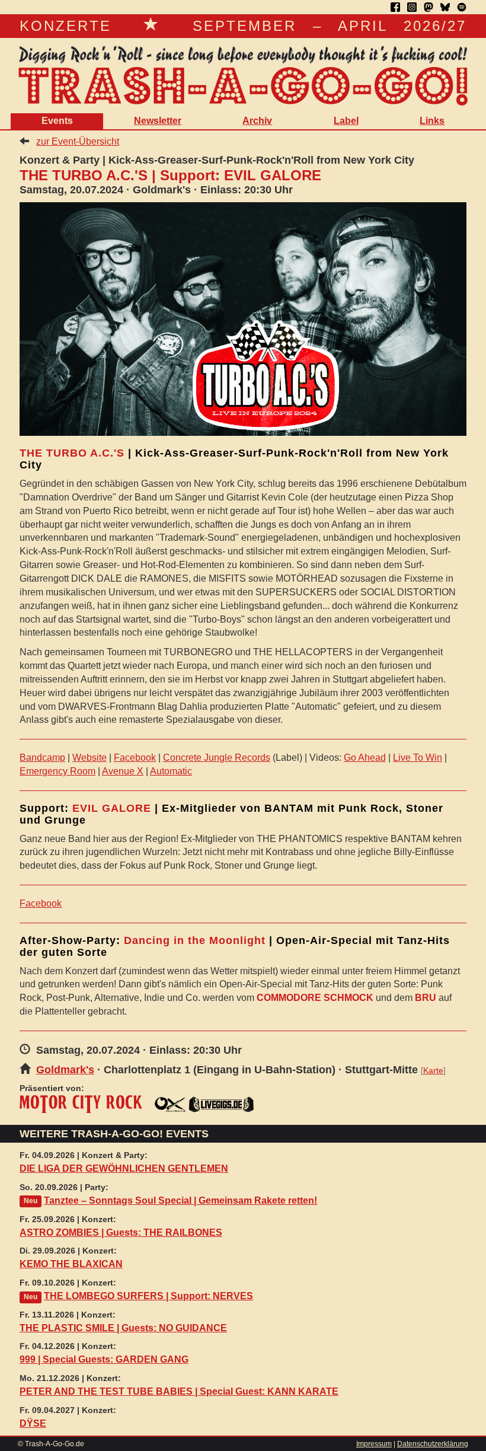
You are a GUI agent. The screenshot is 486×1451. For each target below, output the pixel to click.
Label (346, 121)
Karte (433, 1070)
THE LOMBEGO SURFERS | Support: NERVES (148, 1296)
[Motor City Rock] (81, 1104)
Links (432, 121)
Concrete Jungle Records (216, 757)
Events (57, 121)
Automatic (171, 771)
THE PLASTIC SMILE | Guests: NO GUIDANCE (123, 1328)
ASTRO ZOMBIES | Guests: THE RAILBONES (121, 1232)
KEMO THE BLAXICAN (71, 1264)
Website (89, 757)
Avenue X (122, 771)
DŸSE (33, 1423)
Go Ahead (365, 757)
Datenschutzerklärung (432, 1444)
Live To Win (417, 757)
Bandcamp (42, 757)
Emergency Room (57, 771)
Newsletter (157, 121)
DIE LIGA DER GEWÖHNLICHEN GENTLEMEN (124, 1168)
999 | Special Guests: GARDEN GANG (104, 1359)
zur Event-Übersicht (77, 141)
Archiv (257, 121)
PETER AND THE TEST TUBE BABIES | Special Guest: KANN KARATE (179, 1391)
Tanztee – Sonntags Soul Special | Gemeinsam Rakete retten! (180, 1200)
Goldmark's (65, 1070)
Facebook (135, 757)
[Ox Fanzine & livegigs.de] (204, 1104)
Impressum (374, 1444)
